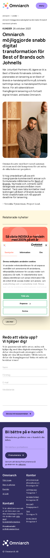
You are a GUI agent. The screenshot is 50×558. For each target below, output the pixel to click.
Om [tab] (41, 252)
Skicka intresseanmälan (17, 413)
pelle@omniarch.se (11, 529)
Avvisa (25, 311)
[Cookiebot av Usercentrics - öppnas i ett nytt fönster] (31, 245)
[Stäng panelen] (46, 245)
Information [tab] (25, 252)
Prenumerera (14, 455)
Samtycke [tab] (9, 252)
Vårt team (7, 480)
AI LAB (6, 494)
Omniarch (6, 16)
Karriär (6, 489)
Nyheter (14, 16)
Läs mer (9, 321)
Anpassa (23, 303)
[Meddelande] (25, 406)
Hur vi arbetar (9, 485)
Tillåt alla (25, 296)
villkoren (22, 464)
